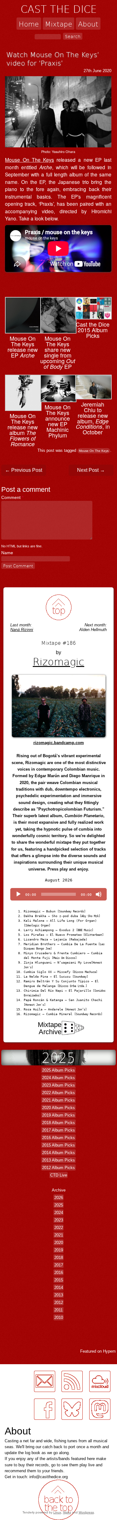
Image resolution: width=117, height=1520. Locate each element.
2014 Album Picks (58, 1152)
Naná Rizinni (21, 629)
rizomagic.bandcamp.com (58, 742)
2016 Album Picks (58, 1137)
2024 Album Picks (58, 1077)
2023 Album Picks (58, 1085)
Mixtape (58, 23)
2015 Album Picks (58, 1145)
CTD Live (58, 1175)
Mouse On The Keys (29, 159)
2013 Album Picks (58, 1160)
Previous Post (23, 470)
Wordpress (86, 1512)
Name (7, 552)
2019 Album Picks (58, 1115)
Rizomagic (58, 661)
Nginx (67, 1512)
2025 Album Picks (58, 1070)
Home (29, 23)
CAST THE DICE (59, 9)
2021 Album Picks (58, 1100)
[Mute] (98, 894)
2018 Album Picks (58, 1122)
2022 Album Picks (58, 1092)
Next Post (91, 470)
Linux (57, 1512)
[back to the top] (58, 607)
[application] (58, 894)
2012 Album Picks (58, 1167)
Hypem (109, 1351)
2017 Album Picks (58, 1130)
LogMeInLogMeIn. (20, 1423)
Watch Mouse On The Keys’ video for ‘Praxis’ (52, 58)
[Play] (18, 894)
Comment (12, 497)
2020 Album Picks (58, 1107)
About (88, 23)
